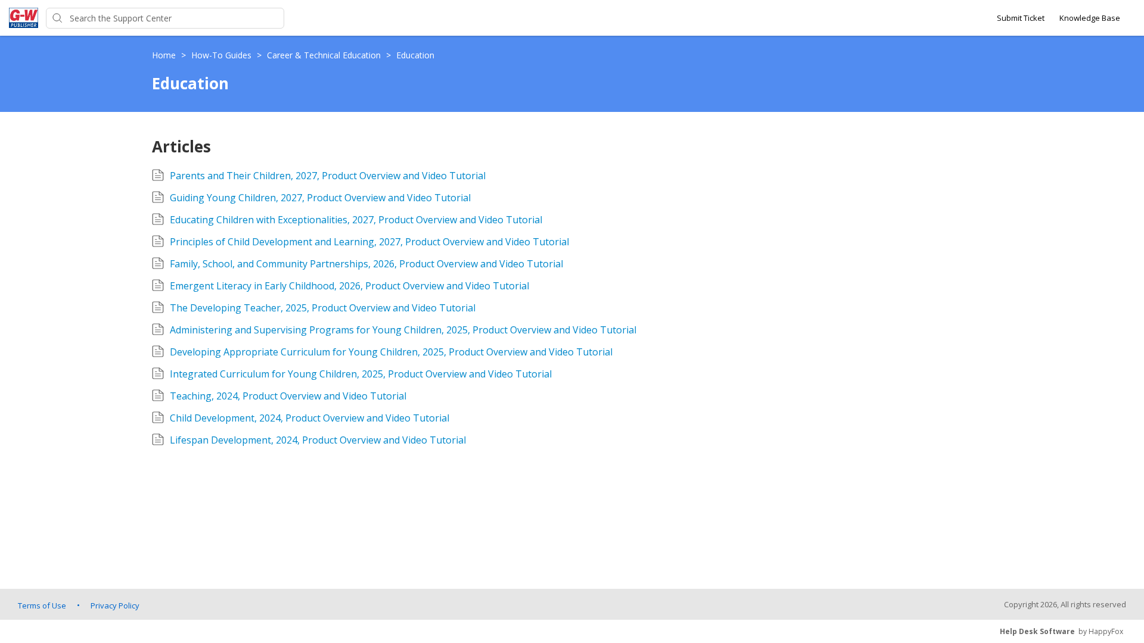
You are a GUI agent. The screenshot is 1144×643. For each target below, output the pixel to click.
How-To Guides (222, 55)
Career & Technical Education (325, 55)
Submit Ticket (1020, 18)
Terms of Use (42, 605)
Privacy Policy (115, 605)
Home (165, 55)
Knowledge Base (1089, 18)
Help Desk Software (1037, 631)
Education (415, 55)
